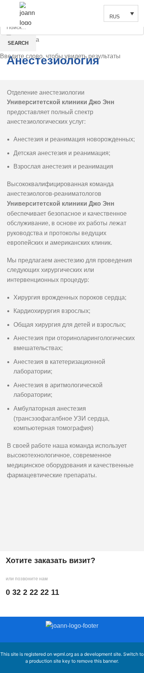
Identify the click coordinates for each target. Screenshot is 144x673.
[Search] (94, 13)
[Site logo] (30, 13)
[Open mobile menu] (9, 13)
